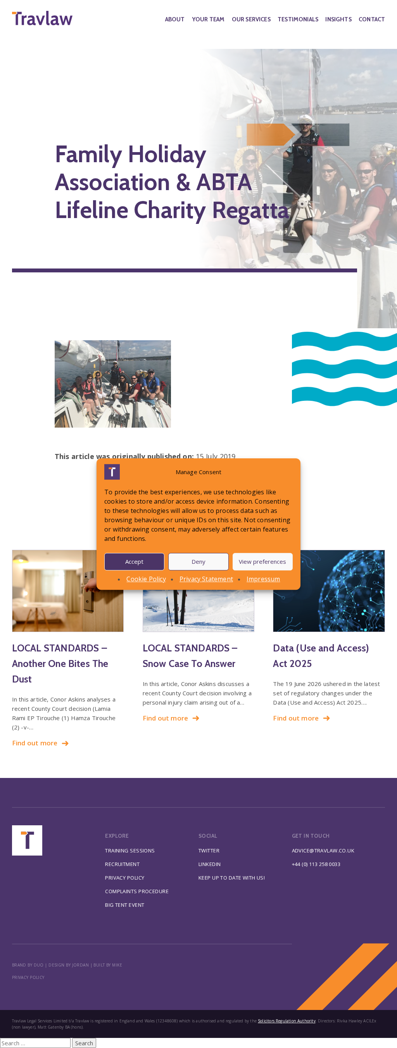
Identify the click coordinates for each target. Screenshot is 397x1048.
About (175, 19)
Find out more (35, 742)
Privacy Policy (124, 877)
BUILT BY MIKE (107, 965)
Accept (134, 561)
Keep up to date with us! (231, 877)
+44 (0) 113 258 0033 (316, 864)
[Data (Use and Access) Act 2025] (329, 591)
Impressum (263, 579)
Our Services (251, 19)
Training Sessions (130, 850)
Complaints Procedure (137, 891)
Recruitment (122, 864)
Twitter (208, 850)
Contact (372, 19)
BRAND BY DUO (28, 965)
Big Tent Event (124, 904)
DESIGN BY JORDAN (68, 965)
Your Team (208, 19)
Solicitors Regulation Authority (287, 1021)
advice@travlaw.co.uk (323, 850)
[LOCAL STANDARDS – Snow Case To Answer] (199, 591)
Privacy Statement (206, 579)
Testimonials (298, 19)
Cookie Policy (146, 579)
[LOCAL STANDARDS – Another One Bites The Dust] (68, 591)
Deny (198, 561)
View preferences (262, 561)
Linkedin (209, 864)
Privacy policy (28, 977)
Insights (338, 19)
